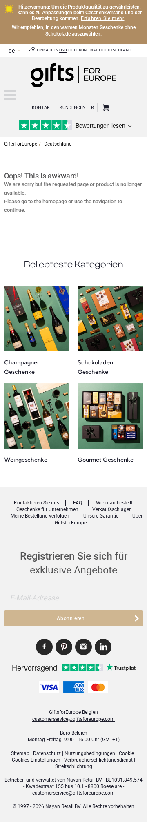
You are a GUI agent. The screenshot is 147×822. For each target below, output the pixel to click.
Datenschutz (47, 753)
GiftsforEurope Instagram (83, 647)
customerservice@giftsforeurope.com (73, 719)
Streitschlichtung (73, 766)
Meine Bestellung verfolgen (40, 516)
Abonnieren (71, 618)
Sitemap (20, 753)
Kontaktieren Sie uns (36, 503)
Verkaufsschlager (111, 509)
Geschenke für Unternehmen (47, 509)
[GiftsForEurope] (10, 95)
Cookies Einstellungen (36, 760)
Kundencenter (77, 107)
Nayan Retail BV (84, 780)
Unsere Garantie (100, 516)
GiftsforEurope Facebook (44, 647)
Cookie (126, 753)
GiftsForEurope (20, 144)
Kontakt (42, 107)
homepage (54, 201)
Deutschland (116, 50)
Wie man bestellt (114, 503)
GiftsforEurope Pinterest (64, 647)
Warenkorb (105, 107)
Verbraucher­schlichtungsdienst (98, 760)
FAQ (77, 503)
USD (63, 50)
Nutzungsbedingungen (90, 753)
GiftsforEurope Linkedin (103, 647)
